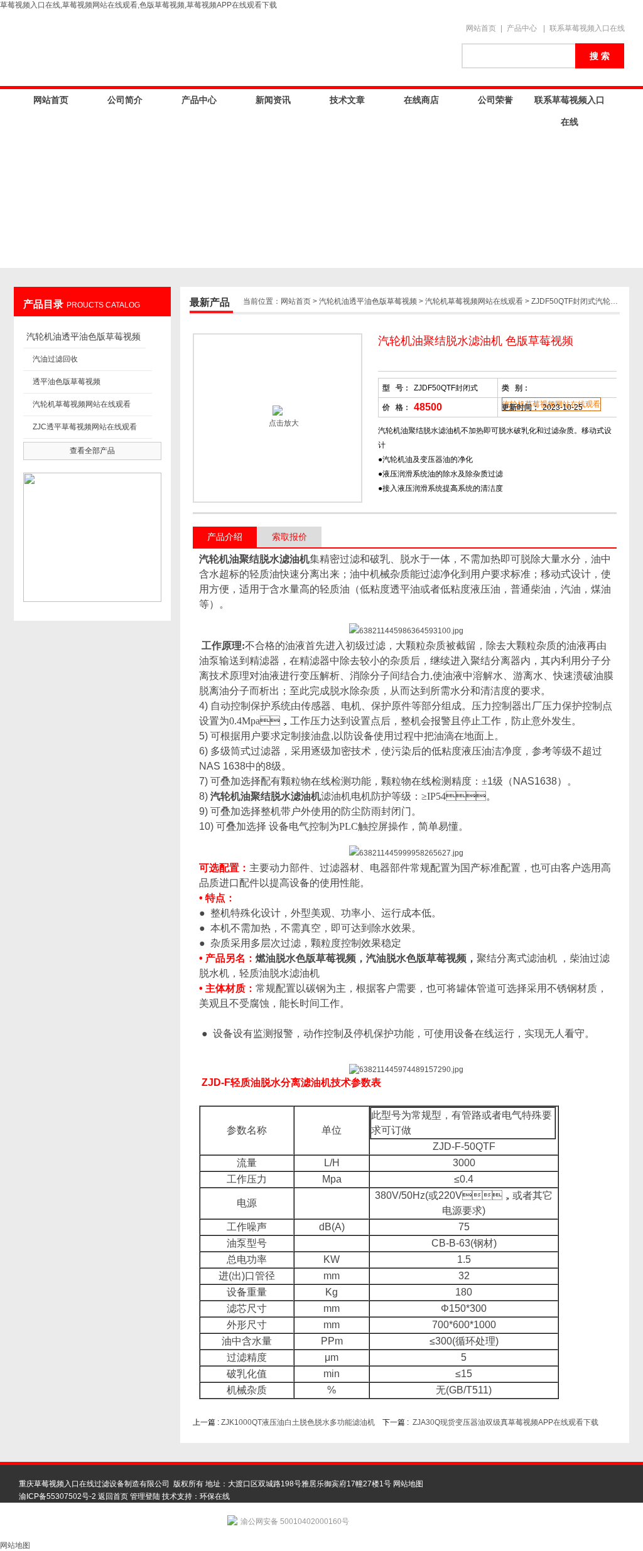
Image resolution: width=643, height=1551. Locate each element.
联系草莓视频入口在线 (587, 28)
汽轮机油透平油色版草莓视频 (83, 336)
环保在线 (215, 1496)
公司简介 (125, 100)
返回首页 (113, 1496)
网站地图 (408, 1483)
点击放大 (283, 423)
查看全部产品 (92, 450)
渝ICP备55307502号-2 (57, 1496)
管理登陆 (145, 1496)
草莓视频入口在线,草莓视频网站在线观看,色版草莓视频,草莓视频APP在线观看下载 (138, 5)
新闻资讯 (273, 100)
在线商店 (421, 100)
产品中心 (522, 28)
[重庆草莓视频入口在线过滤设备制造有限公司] (233, 48)
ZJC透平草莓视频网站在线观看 (85, 426)
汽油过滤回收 (55, 359)
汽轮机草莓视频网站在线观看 (82, 404)
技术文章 (347, 100)
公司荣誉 (495, 100)
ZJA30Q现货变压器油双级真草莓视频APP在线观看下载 (505, 1422)
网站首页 (481, 28)
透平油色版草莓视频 (66, 381)
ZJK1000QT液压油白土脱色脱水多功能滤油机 (298, 1422)
